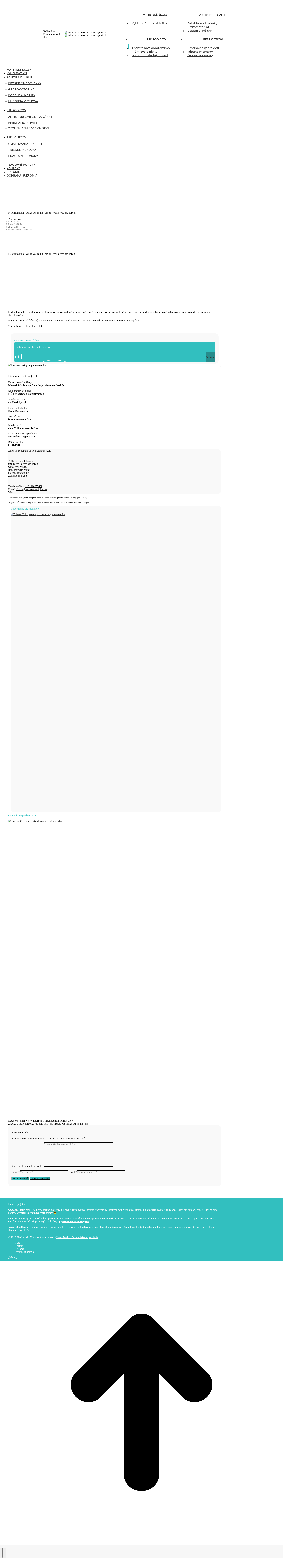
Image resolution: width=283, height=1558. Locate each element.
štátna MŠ (60, 1123)
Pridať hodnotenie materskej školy (56, 1120)
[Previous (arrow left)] (1, 1553)
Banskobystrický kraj (28, 1123)
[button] (27, 64)
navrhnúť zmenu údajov (79, 502)
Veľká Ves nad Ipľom (77, 1123)
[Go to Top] (141, 1543)
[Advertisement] (114, 282)
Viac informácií (16, 326)
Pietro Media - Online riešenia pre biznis (77, 1237)
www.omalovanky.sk (19, 1218)
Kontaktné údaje (34, 326)
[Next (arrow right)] (4, 1553)
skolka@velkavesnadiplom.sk (31, 489)
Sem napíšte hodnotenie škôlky (27, 1166)
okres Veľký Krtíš (29, 1120)
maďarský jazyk (47, 1123)
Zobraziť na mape (17, 475)
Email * (73, 1172)
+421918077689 (33, 486)
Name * (15, 1172)
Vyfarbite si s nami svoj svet (74, 1221)
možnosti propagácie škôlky (76, 498)
